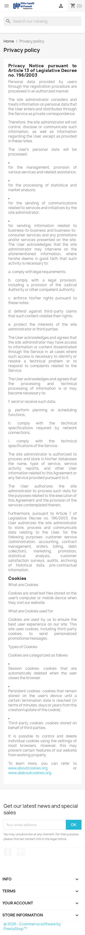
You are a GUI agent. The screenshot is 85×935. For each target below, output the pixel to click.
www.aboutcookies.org (28, 768)
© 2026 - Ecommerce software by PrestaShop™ (32, 926)
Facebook (8, 852)
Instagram (21, 852)
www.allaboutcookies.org (29, 772)
